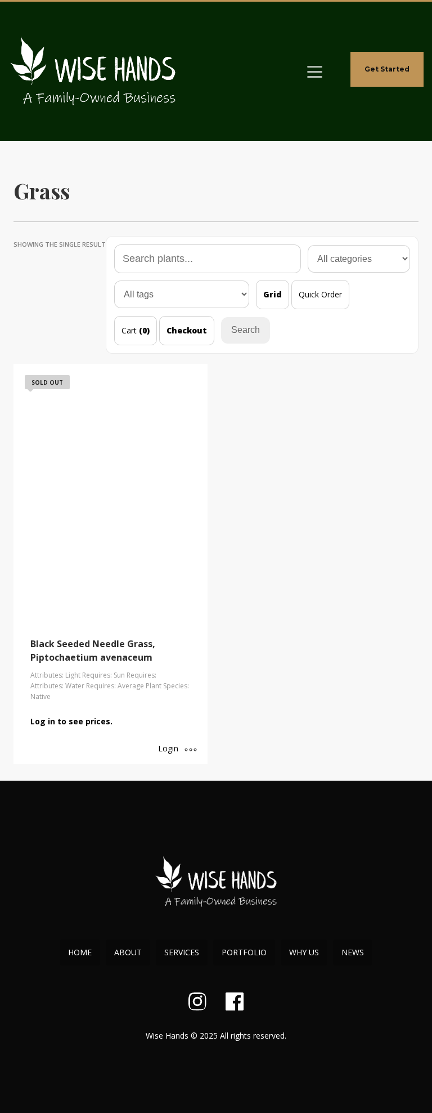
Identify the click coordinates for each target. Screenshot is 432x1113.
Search (245, 330)
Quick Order (320, 294)
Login (168, 748)
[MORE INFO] (190, 750)
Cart (136, 330)
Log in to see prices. (71, 721)
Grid (272, 294)
